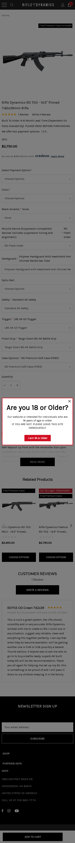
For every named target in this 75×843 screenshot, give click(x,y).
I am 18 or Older (37, 438)
